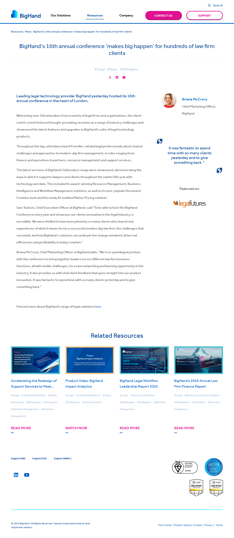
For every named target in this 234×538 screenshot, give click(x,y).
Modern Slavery (183, 525)
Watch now (76, 428)
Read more (21, 428)
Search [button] (218, 5)
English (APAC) (62, 458)
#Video (107, 395)
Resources (95, 15)
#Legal (100, 69)
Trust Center (165, 525)
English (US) (39, 458)
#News (112, 69)
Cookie (198, 525)
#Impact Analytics (92, 402)
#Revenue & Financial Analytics (202, 395)
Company (126, 15)
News (28, 31)
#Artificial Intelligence (88, 395)
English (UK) (18, 458)
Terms (219, 525)
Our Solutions (61, 15)
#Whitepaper (33, 402)
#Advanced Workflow (33, 395)
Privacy (209, 525)
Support (204, 15)
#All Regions (129, 69)
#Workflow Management (25, 409)
